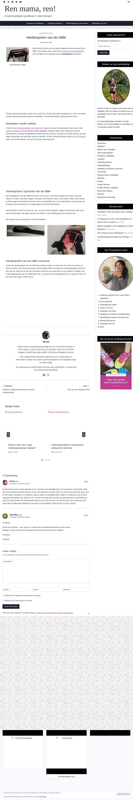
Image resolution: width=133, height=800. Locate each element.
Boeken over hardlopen (106, 150)
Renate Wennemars (107, 321)
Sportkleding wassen (108, 317)
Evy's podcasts (106, 301)
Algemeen (101, 146)
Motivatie (100, 178)
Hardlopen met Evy (99, 23)
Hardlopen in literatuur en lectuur (110, 169)
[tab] (41, 460)
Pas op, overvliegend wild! (79, 388)
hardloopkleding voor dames (29, 128)
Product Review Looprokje (107, 188)
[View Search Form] (129, 2)
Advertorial (101, 143)
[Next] (83, 434)
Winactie (100, 194)
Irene (12, 481)
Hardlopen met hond (108, 311)
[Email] (20, 2)
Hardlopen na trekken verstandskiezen (115, 314)
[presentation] (24, 425)
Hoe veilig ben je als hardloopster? (110, 233)
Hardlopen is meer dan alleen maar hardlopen (115, 212)
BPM (102, 327)
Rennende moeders (104, 191)
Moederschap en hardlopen (107, 175)
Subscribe (103, 53)
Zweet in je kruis (106, 308)
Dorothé (14, 515)
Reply (86, 481)
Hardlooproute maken (108, 305)
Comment (8, 561)
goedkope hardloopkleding (73, 51)
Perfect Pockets (78, 136)
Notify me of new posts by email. (18, 601)
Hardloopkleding (46, 33)
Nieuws (100, 181)
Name (6, 590)
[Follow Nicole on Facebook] (44, 375)
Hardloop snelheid (107, 295)
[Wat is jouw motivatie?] (23, 752)
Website (66, 590)
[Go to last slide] (8, 434)
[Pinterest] (12, 2)
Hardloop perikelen (104, 162)
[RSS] (16, 2)
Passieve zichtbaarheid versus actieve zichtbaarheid (18, 389)
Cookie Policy (42, 796)
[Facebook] (4, 2)
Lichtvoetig (101, 172)
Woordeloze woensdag (106, 197)
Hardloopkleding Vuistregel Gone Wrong (112, 237)
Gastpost (100, 159)
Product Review (103, 185)
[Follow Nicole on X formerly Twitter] (48, 375)
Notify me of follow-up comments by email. (23, 596)
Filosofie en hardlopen (105, 156)
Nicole (46, 341)
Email (36, 590)
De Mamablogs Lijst (66, 776)
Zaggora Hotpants (13, 131)
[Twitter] (8, 2)
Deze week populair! (105, 153)
